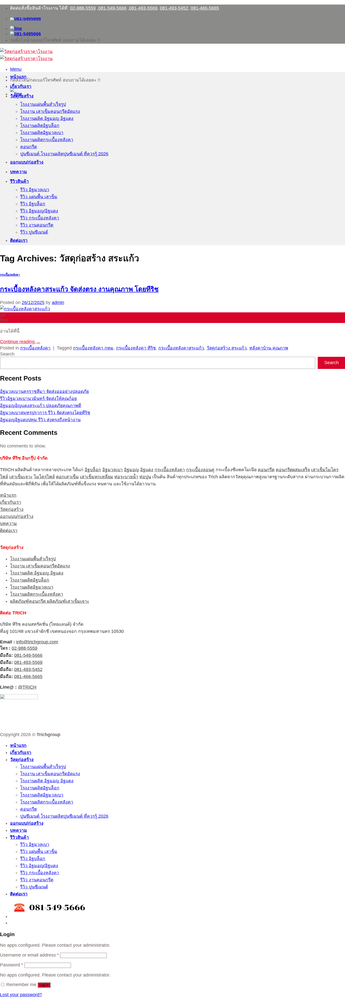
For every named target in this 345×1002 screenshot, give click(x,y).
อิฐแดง (146, 469)
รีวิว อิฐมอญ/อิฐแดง (39, 210)
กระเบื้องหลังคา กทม (93, 347)
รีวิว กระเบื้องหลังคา (39, 217)
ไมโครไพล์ (44, 476)
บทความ (18, 171)
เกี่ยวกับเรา (20, 86)
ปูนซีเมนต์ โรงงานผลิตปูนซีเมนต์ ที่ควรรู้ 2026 (64, 153)
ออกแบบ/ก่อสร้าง (26, 162)
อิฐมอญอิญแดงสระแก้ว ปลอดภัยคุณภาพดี (40, 405)
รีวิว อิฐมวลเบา (34, 189)
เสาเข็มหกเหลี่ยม (96, 476)
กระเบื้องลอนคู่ (200, 469)
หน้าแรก (18, 76)
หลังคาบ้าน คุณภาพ (268, 347)
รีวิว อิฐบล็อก (32, 203)
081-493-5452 (174, 8)
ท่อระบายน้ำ (126, 476)
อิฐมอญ (131, 469)
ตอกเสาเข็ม (67, 476)
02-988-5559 (83, 8)
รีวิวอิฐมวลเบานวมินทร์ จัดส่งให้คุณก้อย (38, 398)
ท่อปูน (145, 476)
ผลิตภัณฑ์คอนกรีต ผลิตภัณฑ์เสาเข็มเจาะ (49, 601)
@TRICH (27, 687)
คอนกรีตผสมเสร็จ (293, 469)
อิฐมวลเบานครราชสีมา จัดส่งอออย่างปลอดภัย (44, 391)
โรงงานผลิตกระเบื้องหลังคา (46, 139)
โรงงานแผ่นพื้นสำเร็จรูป (43, 104)
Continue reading (20, 341)
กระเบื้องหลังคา (10, 274)
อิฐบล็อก (93, 469)
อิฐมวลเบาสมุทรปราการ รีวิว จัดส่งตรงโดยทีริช (45, 412)
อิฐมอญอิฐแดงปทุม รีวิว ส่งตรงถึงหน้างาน (40, 419)
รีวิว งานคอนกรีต (36, 225)
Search (7, 354)
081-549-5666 (112, 8)
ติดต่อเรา (19, 240)
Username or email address (29, 955)
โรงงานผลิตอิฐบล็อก (39, 125)
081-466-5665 (205, 8)
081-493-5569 (143, 8)
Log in (44, 985)
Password (11, 964)
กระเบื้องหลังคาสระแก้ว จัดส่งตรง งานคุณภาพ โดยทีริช (79, 289)
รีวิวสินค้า (19, 181)
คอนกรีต (28, 146)
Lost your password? (21, 994)
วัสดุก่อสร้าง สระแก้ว (227, 347)
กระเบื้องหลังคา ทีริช (136, 347)
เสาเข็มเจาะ (21, 476)
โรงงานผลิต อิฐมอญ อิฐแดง (46, 118)
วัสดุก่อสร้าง (22, 95)
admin (58, 302)
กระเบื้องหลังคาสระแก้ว (181, 347)
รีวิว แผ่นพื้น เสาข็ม (38, 196)
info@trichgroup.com (37, 641)
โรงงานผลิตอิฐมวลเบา (41, 132)
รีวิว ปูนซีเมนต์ (34, 232)
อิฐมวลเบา (112, 469)
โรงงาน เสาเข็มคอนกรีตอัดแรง (50, 111)
